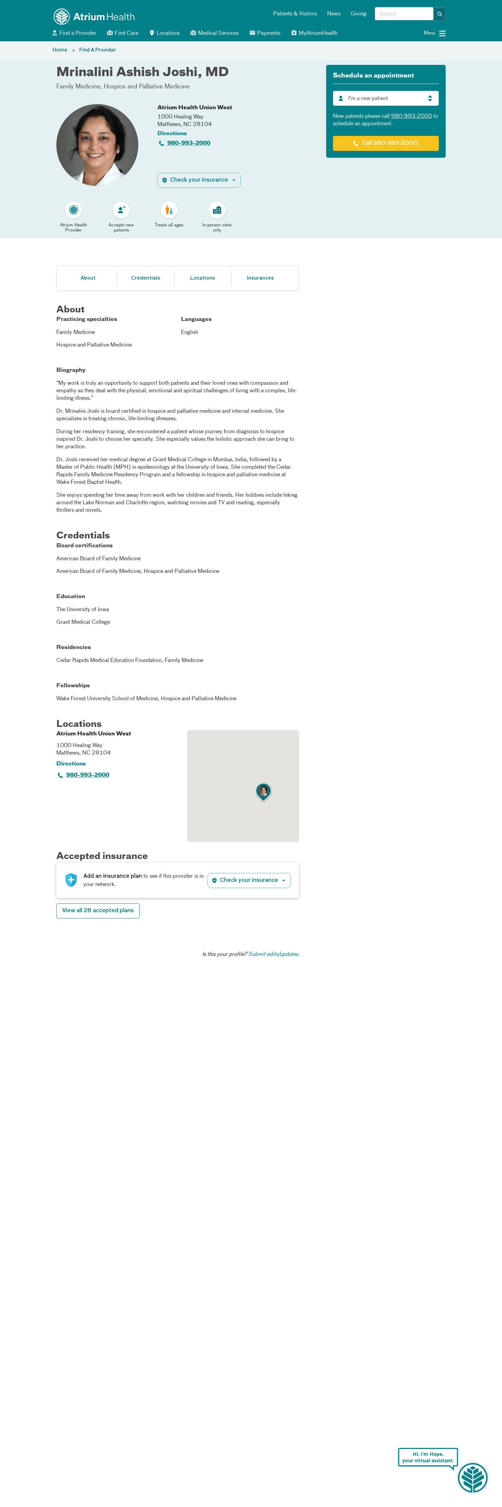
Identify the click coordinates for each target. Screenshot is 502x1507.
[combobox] (404, 14)
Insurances (260, 278)
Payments (268, 33)
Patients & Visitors (295, 14)
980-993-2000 (188, 143)
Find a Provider (77, 33)
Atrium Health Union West (194, 108)
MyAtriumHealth (317, 33)
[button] (440, 14)
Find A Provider (97, 50)
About (88, 278)
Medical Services (218, 33)
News (333, 14)
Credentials (145, 278)
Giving (358, 14)
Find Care (125, 33)
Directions (172, 134)
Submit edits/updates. (274, 954)
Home (60, 50)
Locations (167, 33)
